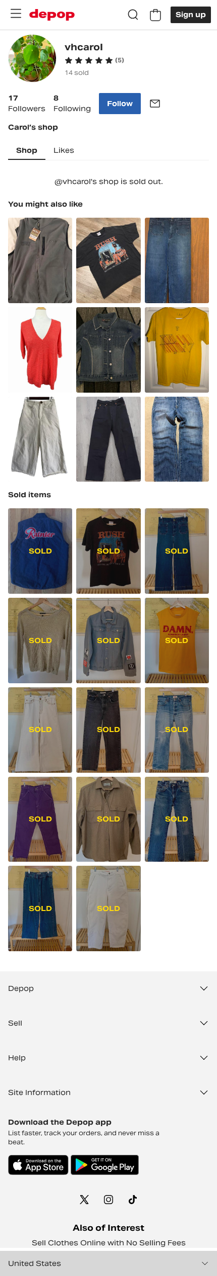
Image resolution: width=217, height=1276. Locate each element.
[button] (94, 60)
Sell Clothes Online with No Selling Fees (109, 1242)
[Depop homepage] (52, 15)
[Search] (133, 15)
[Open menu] (15, 13)
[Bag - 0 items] (155, 15)
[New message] (155, 104)
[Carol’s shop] (32, 59)
